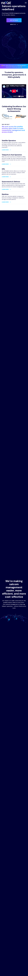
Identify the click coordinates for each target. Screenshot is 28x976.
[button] (25, 3)
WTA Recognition (21, 65)
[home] (6, 2)
